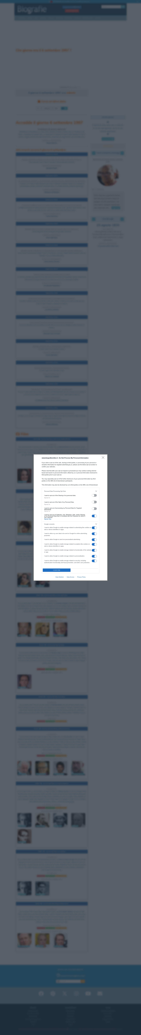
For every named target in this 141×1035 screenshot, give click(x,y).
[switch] (94, 495)
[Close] (104, 458)
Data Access (70, 577)
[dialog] (70, 517)
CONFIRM (56, 570)
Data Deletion (60, 577)
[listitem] (70, 491)
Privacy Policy (81, 577)
